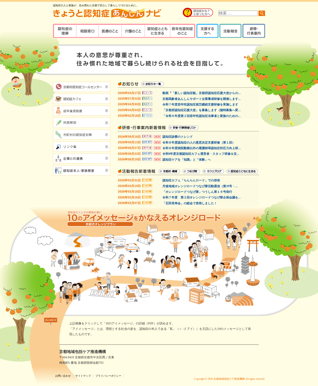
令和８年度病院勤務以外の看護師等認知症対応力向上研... (201, 148)
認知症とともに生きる (157, 31)
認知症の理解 (64, 31)
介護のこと (132, 31)
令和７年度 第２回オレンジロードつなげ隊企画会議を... (201, 197)
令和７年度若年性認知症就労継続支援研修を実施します (200, 104)
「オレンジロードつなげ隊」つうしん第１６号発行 (197, 191)
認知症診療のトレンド (177, 136)
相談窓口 (87, 31)
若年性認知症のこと (183, 31)
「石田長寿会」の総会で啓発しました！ (189, 203)
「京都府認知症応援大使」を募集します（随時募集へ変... (201, 110)
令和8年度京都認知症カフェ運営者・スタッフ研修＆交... (200, 153)
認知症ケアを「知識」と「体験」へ (186, 159)
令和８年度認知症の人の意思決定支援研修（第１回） (198, 142)
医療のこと (109, 31)
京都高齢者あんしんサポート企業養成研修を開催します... (201, 98)
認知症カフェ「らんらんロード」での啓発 (191, 180)
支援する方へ (207, 31)
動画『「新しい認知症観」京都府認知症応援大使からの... (201, 93)
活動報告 (229, 31)
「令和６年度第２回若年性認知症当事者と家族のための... (201, 116)
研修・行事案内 (253, 31)
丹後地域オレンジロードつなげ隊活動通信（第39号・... (200, 186)
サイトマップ (83, 375)
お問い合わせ (63, 375)
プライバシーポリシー (108, 375)
